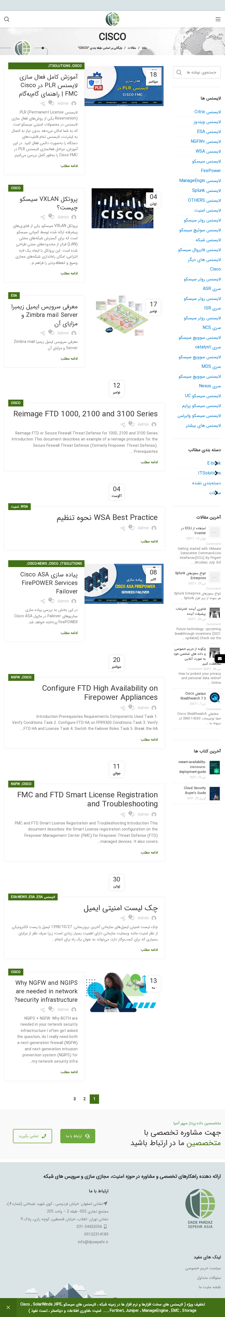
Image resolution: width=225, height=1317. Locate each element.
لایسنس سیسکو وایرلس (199, 415)
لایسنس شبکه (208, 240)
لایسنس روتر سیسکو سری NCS (202, 323)
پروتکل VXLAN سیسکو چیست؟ (48, 203)
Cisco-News (37, 563)
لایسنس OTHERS (204, 200)
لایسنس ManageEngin (200, 180)
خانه (144, 48)
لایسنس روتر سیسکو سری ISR (202, 303)
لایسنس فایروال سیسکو (199, 249)
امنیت (15, 506)
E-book (214, 463)
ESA (14, 295)
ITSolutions (59, 66)
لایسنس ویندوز (207, 121)
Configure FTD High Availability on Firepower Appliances (100, 693)
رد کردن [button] (8, 1307)
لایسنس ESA (46, 897)
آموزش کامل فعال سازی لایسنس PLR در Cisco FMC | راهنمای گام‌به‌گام (48, 85)
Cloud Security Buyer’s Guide (195, 791)
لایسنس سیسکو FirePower (206, 166)
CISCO (77, 66)
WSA (24, 506)
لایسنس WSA (208, 151)
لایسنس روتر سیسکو (202, 220)
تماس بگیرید (28, 1136)
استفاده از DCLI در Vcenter (193, 531)
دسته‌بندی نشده (206, 483)
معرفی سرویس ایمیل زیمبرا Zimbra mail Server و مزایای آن (44, 315)
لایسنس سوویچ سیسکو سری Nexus (200, 381)
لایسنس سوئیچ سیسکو (200, 230)
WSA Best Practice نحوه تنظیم (107, 518)
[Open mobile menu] (218, 19)
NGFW (15, 677)
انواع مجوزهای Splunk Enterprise (190, 576)
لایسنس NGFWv (206, 141)
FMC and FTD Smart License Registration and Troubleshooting (87, 800)
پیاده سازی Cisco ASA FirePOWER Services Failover (49, 583)
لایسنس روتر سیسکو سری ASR (202, 284)
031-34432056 (89, 1227)
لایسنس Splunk (206, 190)
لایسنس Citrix (208, 112)
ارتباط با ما (74, 1136)
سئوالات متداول (209, 1278)
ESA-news (19, 897)
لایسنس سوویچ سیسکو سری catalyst (200, 342)
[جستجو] (6, 19)
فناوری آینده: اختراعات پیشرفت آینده (191, 611)
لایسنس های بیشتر (203, 425)
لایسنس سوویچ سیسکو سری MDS (200, 362)
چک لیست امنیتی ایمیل (121, 908)
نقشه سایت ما (210, 1287)
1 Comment (208, 586)
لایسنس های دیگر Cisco (204, 264)
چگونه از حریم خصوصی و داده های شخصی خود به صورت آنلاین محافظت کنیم (197, 656)
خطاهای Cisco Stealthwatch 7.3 (193, 696)
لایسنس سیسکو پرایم (201, 405)
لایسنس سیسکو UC (203, 395)
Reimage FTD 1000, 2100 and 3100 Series (85, 414)
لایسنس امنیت (207, 210)
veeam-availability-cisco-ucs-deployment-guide (192, 767)
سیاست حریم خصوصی (203, 1268)
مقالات (132, 48)
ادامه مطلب (69, 166)
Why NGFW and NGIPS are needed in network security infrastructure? (46, 991)
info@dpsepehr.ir (93, 1242)
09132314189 (96, 1234)
